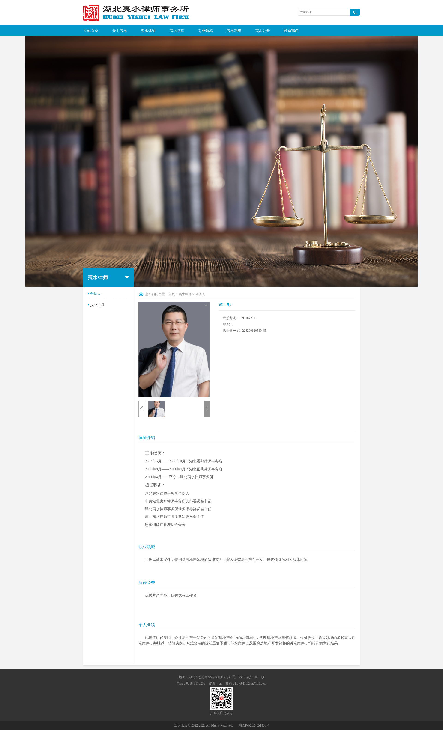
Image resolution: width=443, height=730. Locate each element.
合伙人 (95, 293)
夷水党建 (176, 31)
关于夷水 (119, 31)
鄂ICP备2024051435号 (254, 725)
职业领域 (146, 547)
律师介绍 (146, 437)
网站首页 (91, 31)
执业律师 (97, 305)
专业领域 (205, 31)
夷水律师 (148, 31)
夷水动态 (234, 31)
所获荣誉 (146, 582)
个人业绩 (146, 625)
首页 (171, 294)
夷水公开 (262, 31)
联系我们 (291, 31)
